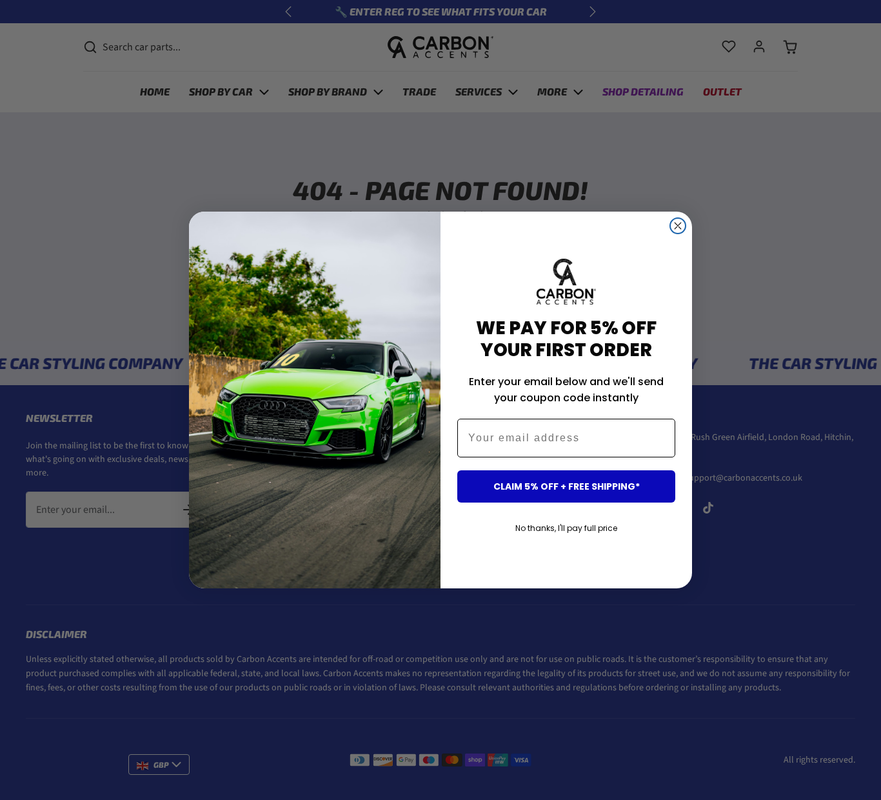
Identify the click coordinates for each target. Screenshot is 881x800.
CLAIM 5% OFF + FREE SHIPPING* (566, 486)
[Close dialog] (678, 226)
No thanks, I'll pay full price (566, 528)
